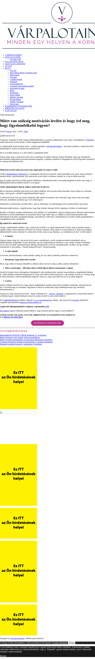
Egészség (13, 82)
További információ (59, 643)
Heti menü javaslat (17, 88)
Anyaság (13, 77)
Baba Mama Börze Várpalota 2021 (23, 73)
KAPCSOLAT (11, 111)
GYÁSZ (8, 66)
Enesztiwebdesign (17, 638)
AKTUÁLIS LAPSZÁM (15, 64)
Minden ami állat (16, 97)
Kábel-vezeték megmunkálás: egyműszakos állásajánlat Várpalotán (26, 340)
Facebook (75, 300)
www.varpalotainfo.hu (43, 300)
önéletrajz (90, 140)
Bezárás (3, 656)
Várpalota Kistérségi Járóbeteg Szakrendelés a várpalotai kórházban (26, 342)
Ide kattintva (5, 311)
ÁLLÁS (13, 70)
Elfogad (71, 643)
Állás (26, 131)
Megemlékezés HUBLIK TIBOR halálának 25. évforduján (23, 335)
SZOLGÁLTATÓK (13, 57)
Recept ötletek (15, 99)
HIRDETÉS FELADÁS (14, 108)
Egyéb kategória (16, 84)
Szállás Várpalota (17, 102)
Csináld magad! (16, 79)
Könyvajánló (15, 95)
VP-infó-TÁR (15, 59)
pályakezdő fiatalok (54, 146)
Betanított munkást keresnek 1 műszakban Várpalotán (21, 344)
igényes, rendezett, (56, 294)
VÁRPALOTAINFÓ (13, 55)
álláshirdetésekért (11, 300)
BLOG (8, 68)
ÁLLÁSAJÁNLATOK (14, 62)
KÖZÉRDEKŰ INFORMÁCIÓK (18, 106)
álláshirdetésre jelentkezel (16, 174)
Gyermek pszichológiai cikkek (22, 86)
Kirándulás (14, 93)
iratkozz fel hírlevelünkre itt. (31, 302)
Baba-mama (14, 75)
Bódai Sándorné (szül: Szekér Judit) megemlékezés (20, 337)
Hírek (12, 91)
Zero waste (14, 104)
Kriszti (9, 131)
